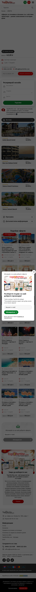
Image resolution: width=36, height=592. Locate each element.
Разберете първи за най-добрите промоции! (15, 295)
